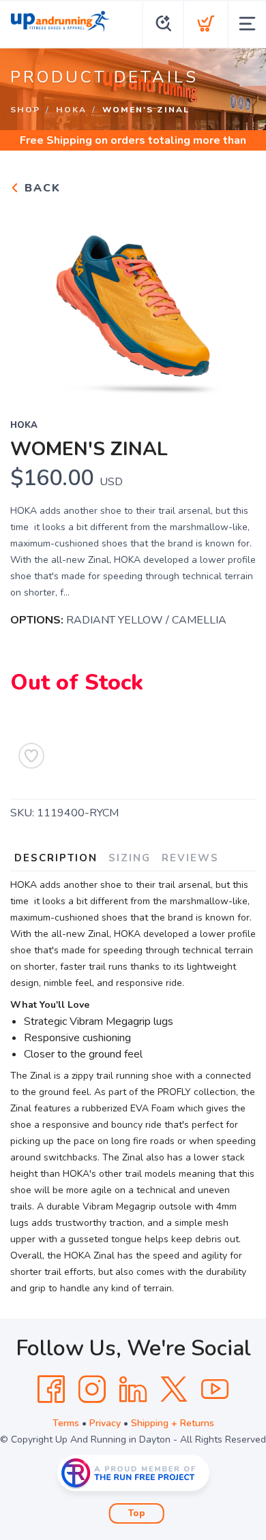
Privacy (105, 1423)
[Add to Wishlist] (31, 756)
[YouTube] (214, 1389)
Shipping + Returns (172, 1423)
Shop (25, 109)
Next (234, 297)
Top (136, 1513)
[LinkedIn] (133, 1389)
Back (40, 188)
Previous (31, 297)
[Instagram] (92, 1389)
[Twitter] (173, 1389)
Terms (66, 1423)
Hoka (71, 109)
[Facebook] (51, 1389)
